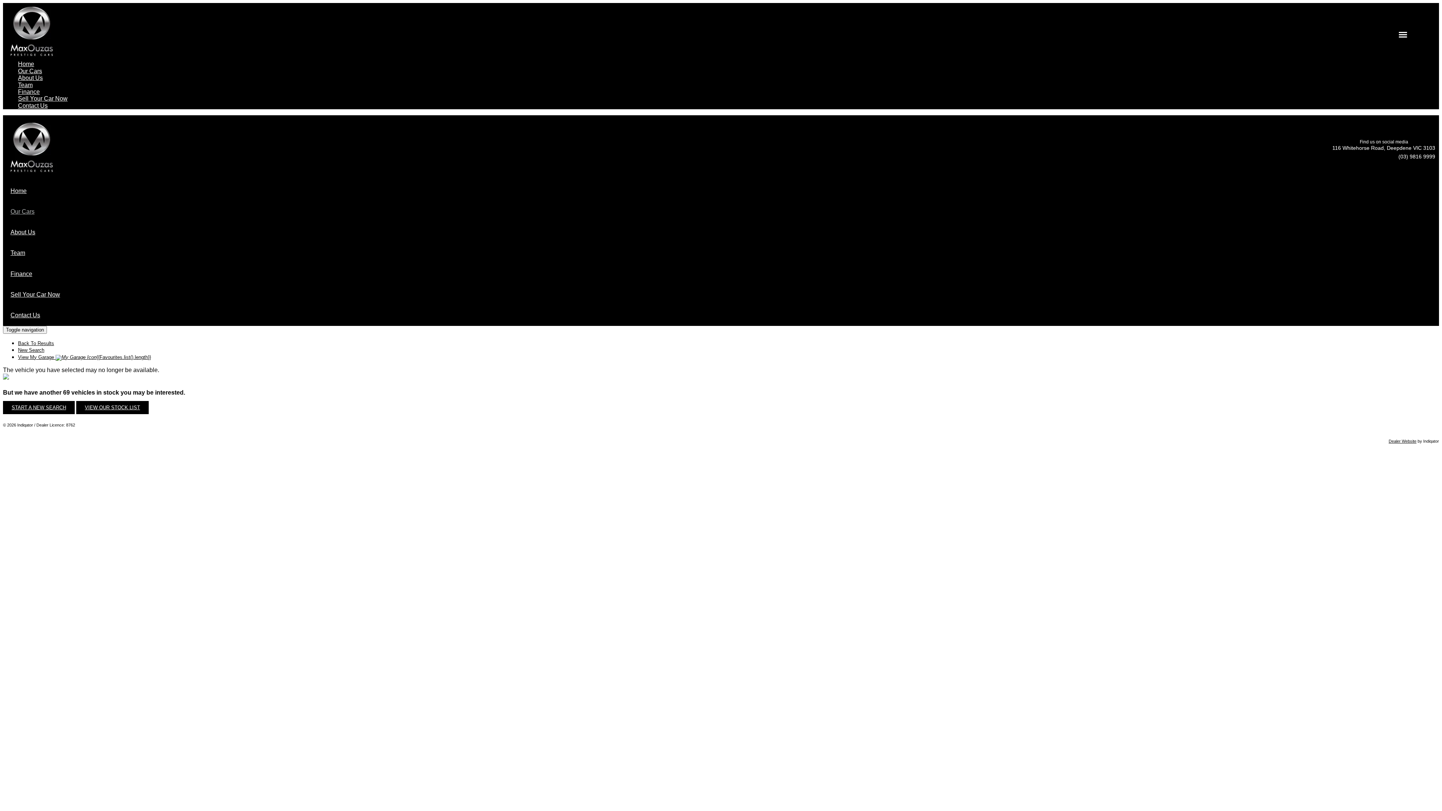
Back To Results (36, 343)
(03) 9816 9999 (1416, 157)
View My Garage (84, 357)
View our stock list (112, 407)
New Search (31, 350)
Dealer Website (1402, 441)
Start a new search (39, 407)
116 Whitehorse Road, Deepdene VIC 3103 (1383, 148)
